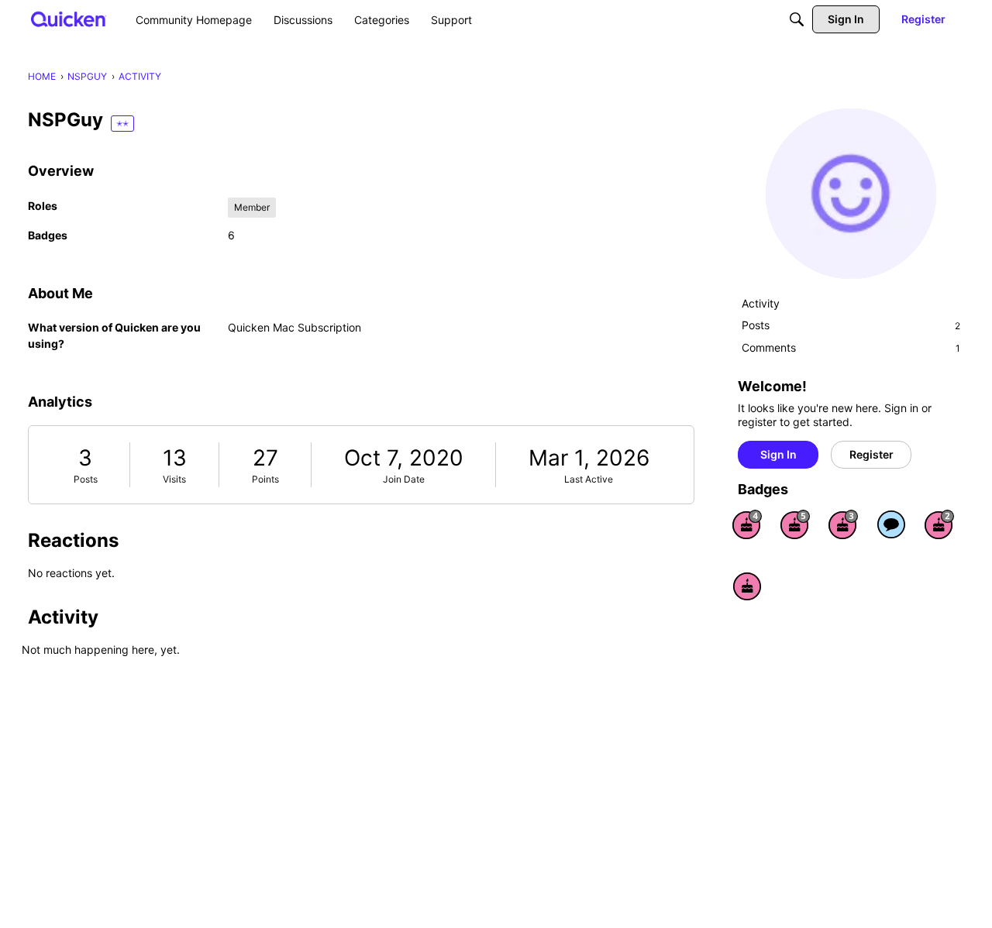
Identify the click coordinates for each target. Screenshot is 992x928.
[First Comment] (891, 524)
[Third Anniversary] (843, 524)
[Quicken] (68, 19)
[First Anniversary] (747, 586)
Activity (761, 303)
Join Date (404, 479)
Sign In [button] (778, 454)
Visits (174, 479)
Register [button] (871, 454)
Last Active (588, 479)
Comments (851, 347)
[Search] (797, 19)
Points (265, 479)
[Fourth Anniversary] (747, 524)
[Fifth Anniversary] (795, 524)
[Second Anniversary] (939, 524)
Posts (86, 479)
